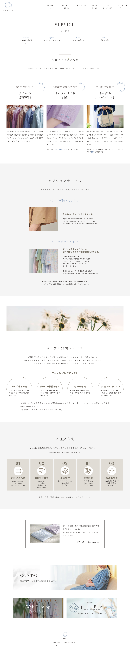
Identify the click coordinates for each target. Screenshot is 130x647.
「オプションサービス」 (61, 149)
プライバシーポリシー (69, 642)
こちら (92, 152)
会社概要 (56, 642)
